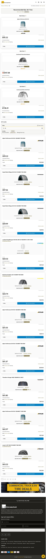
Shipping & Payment (17, 541)
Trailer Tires (19, 547)
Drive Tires (15, 547)
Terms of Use (9, 543)
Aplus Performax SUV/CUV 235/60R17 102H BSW (14, 411)
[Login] (38, 2)
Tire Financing (10, 541)
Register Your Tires (31, 541)
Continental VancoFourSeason (23, 54)
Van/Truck (27, 250)
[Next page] (13, 479)
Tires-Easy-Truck (20, 557)
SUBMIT (23, 530)
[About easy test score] (22, 31)
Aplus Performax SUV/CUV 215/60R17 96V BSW (13, 343)
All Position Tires (4, 547)
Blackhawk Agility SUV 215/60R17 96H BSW (12, 274)
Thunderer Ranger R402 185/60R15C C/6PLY (12, 377)
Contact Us (15, 543)
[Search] (36, 2)
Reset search (41, 125)
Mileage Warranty (20, 132)
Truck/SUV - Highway (27, 148)
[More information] (26, 16)
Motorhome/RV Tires (26, 547)
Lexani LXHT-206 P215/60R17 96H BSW (11, 445)
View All (32, 547)
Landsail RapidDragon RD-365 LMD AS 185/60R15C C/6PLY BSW (17, 239)
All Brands (3, 541)
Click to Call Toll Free (23, 500)
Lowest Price (13, 132)
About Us (24, 543)
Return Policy (24, 541)
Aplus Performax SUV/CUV (23, 19)
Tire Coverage (3, 543)
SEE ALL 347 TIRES (20, 11)
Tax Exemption (32, 543)
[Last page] (15, 479)
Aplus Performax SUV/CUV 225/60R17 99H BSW (13, 138)
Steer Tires (10, 547)
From (26, 11)
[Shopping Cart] (41, 2)
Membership (38, 541)
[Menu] (44, 2)
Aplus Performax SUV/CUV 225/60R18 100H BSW (14, 309)
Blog (28, 543)
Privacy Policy (19, 543)
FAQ (6, 541)
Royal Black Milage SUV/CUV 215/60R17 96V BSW (14, 172)
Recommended (5, 132)
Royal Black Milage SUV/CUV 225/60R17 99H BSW (14, 206)
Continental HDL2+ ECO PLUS (23, 89)
